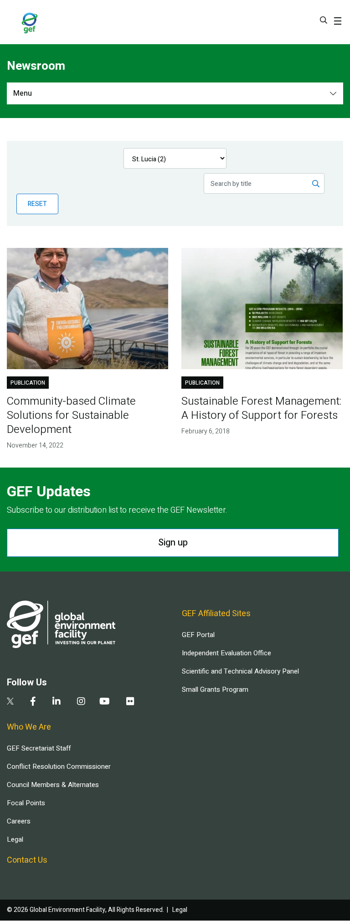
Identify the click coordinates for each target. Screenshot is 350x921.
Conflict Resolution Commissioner (59, 766)
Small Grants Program (215, 689)
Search (323, 20)
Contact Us (27, 860)
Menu (22, 93)
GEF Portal (198, 635)
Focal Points (26, 803)
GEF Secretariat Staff (39, 748)
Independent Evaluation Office (226, 653)
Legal (15, 839)
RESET (37, 204)
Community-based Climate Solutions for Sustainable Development (71, 415)
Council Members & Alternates (53, 785)
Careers (19, 821)
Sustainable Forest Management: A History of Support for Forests (261, 408)
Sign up (173, 542)
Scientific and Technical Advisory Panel (240, 671)
